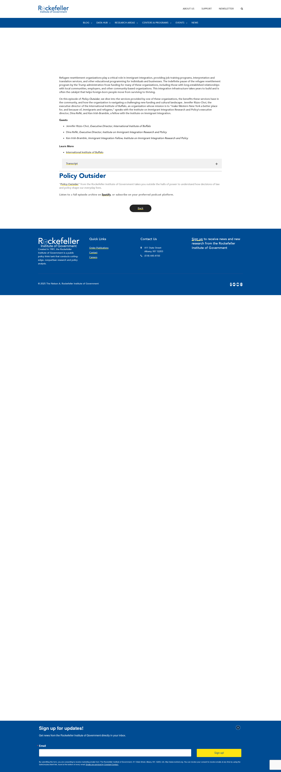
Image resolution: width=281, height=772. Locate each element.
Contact (93, 252)
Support (206, 8)
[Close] (239, 728)
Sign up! (219, 752)
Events (180, 22)
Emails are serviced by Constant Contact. (102, 764)
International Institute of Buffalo (84, 152)
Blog (86, 22)
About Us (188, 8)
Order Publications (98, 247)
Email (42, 745)
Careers (93, 257)
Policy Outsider (69, 184)
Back (140, 208)
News (195, 22)
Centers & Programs (155, 22)
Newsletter (226, 8)
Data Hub (102, 22)
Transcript (72, 163)
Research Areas (125, 22)
